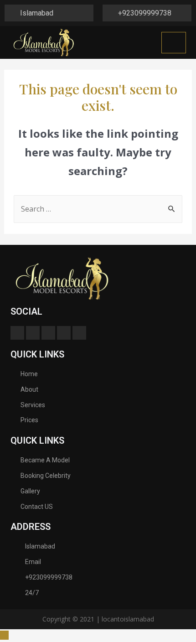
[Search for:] (98, 209)
